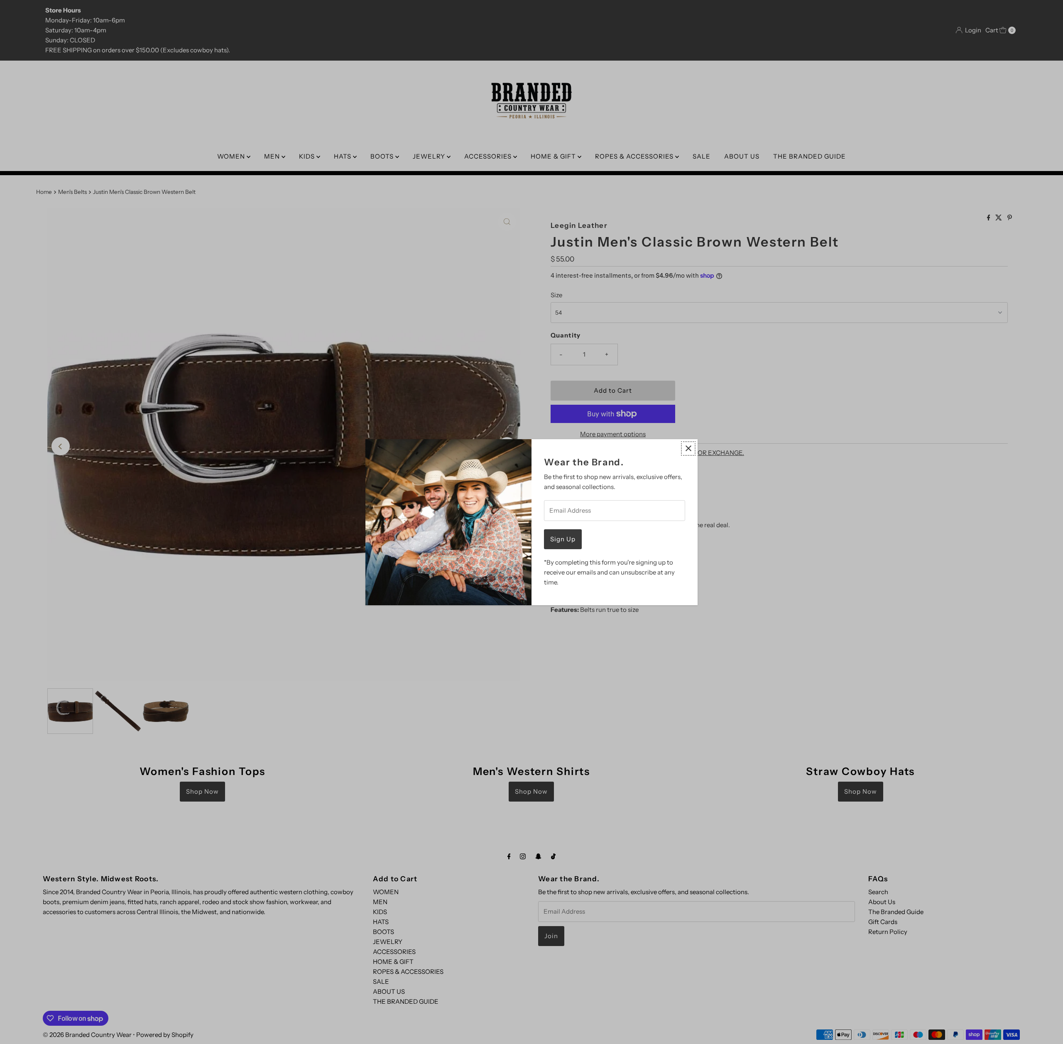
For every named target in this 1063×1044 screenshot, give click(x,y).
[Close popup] (688, 448)
